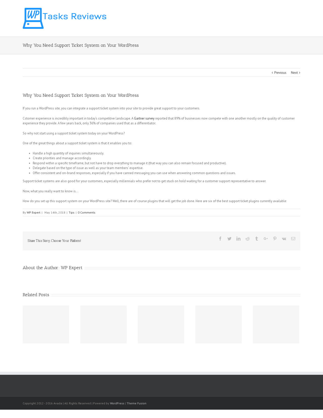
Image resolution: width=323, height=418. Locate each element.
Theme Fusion (136, 403)
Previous (280, 73)
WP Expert (33, 212)
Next (294, 73)
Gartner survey (144, 118)
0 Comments (86, 212)
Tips (71, 212)
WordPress (117, 403)
